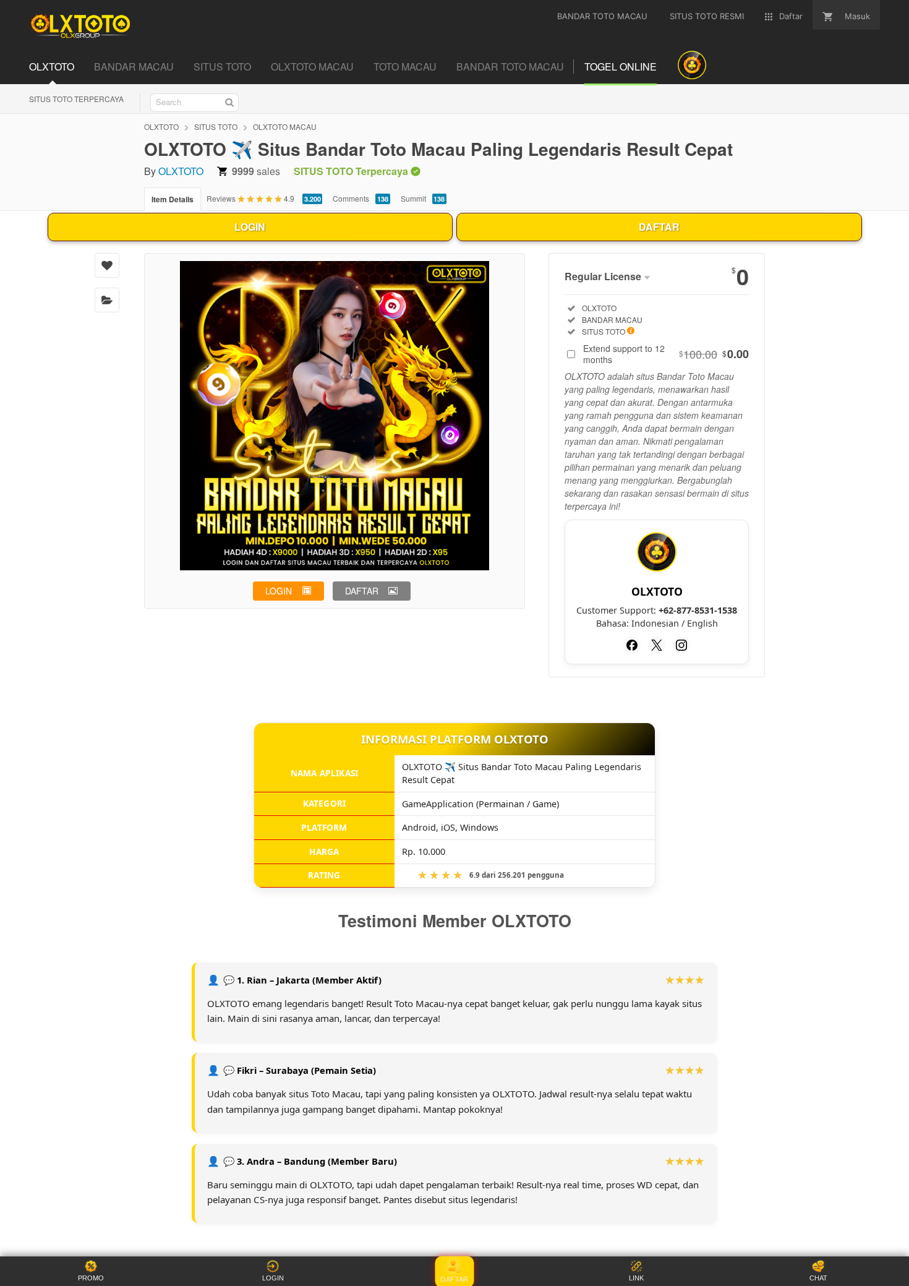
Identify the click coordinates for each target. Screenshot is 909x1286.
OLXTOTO (161, 126)
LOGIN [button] (278, 591)
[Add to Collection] (107, 300)
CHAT (818, 1278)
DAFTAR (659, 227)
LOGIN (249, 227)
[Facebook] (632, 645)
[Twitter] (656, 645)
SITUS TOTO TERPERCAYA (76, 98)
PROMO (91, 1278)
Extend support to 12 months (666, 354)
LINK (636, 1278)
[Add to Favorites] (107, 265)
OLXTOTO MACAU (285, 126)
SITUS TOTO (215, 126)
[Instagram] (681, 645)
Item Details (173, 199)
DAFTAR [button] (361, 591)
